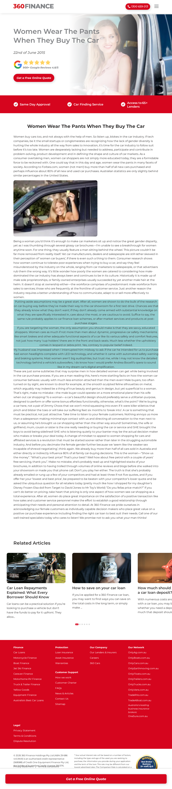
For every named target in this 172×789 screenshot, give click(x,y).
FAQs (58, 688)
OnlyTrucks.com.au (139, 684)
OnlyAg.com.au (137, 652)
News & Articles (64, 693)
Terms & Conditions (24, 735)
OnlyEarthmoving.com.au (143, 668)
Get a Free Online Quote (86, 779)
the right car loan (93, 513)
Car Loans (19, 652)
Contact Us (61, 698)
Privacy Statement (24, 730)
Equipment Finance (24, 694)
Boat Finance (21, 663)
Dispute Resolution (24, 741)
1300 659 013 (139, 6)
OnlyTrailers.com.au (139, 679)
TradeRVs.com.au (138, 694)
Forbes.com (50, 167)
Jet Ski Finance (22, 668)
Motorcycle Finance (25, 657)
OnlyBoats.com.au (139, 657)
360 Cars (95, 663)
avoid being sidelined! (38, 431)
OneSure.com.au (138, 716)
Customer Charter (66, 682)
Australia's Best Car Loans (28, 700)
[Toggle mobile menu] (156, 6)
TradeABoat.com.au (139, 700)
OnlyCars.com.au (138, 663)
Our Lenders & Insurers (103, 652)
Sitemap (60, 704)
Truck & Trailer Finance (26, 684)
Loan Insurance (64, 652)
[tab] (77, 624)
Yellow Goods (21, 689)
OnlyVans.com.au (138, 689)
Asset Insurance (64, 657)
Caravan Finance (23, 673)
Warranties (61, 663)
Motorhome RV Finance (27, 679)
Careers (94, 657)
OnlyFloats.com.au (139, 673)
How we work (63, 677)
